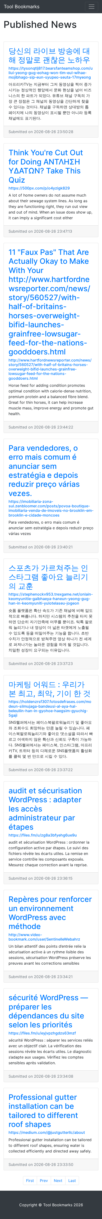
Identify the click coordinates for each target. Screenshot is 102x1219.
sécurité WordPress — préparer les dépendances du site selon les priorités (48, 1011)
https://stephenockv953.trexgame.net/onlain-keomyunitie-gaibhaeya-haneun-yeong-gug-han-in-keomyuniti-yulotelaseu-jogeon (51, 598)
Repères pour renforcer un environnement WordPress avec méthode (50, 913)
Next (58, 1180)
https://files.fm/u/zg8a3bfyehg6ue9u (43, 835)
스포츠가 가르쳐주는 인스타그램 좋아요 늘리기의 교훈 (48, 577)
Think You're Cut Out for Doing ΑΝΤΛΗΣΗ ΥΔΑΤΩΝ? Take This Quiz (46, 166)
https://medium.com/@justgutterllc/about (47, 1132)
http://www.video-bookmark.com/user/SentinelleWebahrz (44, 937)
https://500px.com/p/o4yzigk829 (39, 188)
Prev (44, 1180)
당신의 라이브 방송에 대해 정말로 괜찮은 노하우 (49, 55)
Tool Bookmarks (21, 6)
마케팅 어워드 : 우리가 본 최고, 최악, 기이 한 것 (50, 689)
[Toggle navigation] (91, 6)
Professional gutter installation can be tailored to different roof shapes (43, 1111)
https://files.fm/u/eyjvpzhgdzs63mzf (42, 1033)
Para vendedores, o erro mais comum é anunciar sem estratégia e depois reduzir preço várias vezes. (44, 470)
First (30, 1180)
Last (72, 1180)
